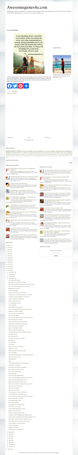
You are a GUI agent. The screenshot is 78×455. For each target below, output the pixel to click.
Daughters (66, 154)
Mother (25, 152)
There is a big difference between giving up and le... (20, 309)
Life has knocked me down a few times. (17, 392)
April (10, 440)
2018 (9, 262)
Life (42, 152)
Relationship (59, 151)
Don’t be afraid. (12, 342)
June (10, 436)
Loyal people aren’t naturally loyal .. (16, 404)
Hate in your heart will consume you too (17, 379)
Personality (37, 154)
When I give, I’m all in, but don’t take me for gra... (20, 419)
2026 (9, 245)
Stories (35, 151)
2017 (9, 264)
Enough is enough (12, 348)
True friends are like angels (14, 371)
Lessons (66, 152)
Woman (36, 152)
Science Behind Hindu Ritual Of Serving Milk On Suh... (21, 354)
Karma (55, 155)
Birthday (55, 154)
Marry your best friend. (13, 390)
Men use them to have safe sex (15, 369)
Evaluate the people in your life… (16, 398)
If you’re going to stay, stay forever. (16, 423)
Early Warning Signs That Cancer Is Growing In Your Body (24, 176)
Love (44, 151)
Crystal (48, 155)
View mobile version (29, 139)
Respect (23, 154)
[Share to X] (14, 91)
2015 (9, 268)
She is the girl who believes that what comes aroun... (20, 396)
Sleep (34, 155)
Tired (58, 154)
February (11, 444)
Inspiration (53, 151)
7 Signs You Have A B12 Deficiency (18, 183)
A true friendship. (12, 305)
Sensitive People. (12, 373)
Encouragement (67, 151)
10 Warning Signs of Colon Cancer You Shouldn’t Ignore (23, 234)
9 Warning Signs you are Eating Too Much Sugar (21, 190)
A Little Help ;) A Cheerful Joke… (16, 429)
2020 (9, 258)
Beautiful (40, 151)
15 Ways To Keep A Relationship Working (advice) (20, 415)
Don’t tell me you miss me (14, 356)
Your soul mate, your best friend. (16, 313)
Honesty (12, 154)
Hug (50, 155)
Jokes (47, 151)
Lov (58, 155)
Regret (13, 155)
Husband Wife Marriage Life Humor (16, 408)
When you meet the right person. (16, 330)
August (10, 432)
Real (52, 154)
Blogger (57, 452)
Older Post (47, 137)
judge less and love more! (14, 410)
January (11, 446)
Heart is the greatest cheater (15, 327)
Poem (33, 154)
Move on (29, 155)
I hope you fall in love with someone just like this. (19, 332)
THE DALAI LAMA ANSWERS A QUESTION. (19, 296)
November (11, 274)
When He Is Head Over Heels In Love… (17, 381)
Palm (32, 155)
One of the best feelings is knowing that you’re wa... (20, 377)
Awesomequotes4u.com (27, 7)
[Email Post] (10, 91)
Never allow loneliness (13, 402)
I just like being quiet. (13, 290)
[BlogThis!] (13, 91)
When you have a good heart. (15, 386)
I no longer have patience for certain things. (18, 363)
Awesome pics (16, 152)
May (10, 438)
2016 (9, 266)
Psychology (16, 154)
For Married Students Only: (14, 400)
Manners (25, 155)
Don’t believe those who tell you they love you (19, 421)
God (29, 152)
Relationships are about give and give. (17, 350)
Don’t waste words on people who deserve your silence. (21, 284)
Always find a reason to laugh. (15, 311)
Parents (9, 155)
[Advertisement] (32, 21)
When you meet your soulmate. (15, 346)
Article (18, 151)
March (10, 442)
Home (29, 137)
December (11, 272)
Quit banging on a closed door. (15, 307)
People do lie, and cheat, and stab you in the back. (20, 294)
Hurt (20, 154)
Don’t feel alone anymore (14, 301)
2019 (9, 260)
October (11, 276)
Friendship (8, 154)
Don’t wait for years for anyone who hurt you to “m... (20, 383)
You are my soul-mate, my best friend (17, 292)
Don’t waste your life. (13, 336)
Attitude (32, 152)
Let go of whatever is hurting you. (16, 298)
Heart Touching (47, 154)
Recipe (68, 155)
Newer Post (10, 137)
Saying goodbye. (12, 359)
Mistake (63, 155)
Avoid (62, 154)
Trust (27, 154)
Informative (49, 152)
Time (71, 155)
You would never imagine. (14, 280)
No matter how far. (12, 334)
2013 (9, 449)
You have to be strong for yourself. (16, 338)
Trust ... (10, 361)
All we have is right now (14, 388)
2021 (9, 255)
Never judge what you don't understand (17, 321)
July (10, 434)
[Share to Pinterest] (16, 91)
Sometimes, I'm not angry (14, 406)
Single (16, 155)
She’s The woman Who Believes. (16, 375)
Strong (39, 152)
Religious (70, 152)
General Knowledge (27, 151)
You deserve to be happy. (14, 365)
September (11, 278)
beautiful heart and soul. (14, 288)
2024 (9, 249)
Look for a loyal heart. (13, 425)
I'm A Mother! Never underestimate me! (17, 394)
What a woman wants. (13, 315)
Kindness (58, 152)
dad (60, 154)
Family (45, 152)
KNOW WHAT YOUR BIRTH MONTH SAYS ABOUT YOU (22, 417)
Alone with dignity (12, 352)
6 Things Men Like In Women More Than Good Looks (23, 205)
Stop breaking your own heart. (15, 319)
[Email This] (12, 91)
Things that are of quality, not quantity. (17, 282)
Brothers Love (20, 155)
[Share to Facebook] (15, 91)
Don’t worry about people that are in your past (19, 286)
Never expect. (11, 340)
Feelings (30, 154)
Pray (66, 155)
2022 (9, 253)
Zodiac (54, 152)
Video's (7, 157)
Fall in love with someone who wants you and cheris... (21, 317)
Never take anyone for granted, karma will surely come (57, 239)
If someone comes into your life (15, 325)
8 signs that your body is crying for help (19, 228)
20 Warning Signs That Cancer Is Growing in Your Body (57, 193)
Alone (62, 152)
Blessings (38, 155)
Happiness (9, 152)
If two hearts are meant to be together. (17, 367)
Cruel (45, 155)
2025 (9, 247)
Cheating (42, 155)
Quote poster (14, 93)
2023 (9, 251)
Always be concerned (13, 427)
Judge (53, 155)
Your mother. (11, 344)
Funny (22, 152)
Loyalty (60, 155)
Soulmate (42, 154)
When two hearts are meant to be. (16, 412)
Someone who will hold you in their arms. (18, 323)
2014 (9, 270)
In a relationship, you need (14, 303)
